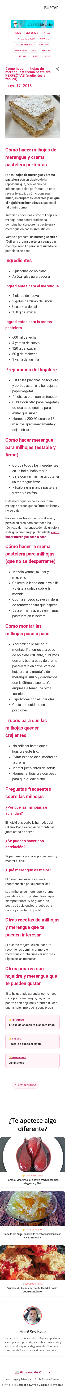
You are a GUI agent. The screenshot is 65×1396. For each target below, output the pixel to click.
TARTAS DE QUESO (25, 38)
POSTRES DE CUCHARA (26, 50)
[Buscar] (9, 8)
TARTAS (46, 33)
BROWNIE (44, 38)
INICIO (18, 33)
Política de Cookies (49, 1379)
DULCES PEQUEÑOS (25, 44)
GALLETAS (44, 44)
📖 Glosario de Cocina (32, 1372)
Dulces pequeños (25, 1085)
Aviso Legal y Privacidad (19, 1379)
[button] (57, 69)
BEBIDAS (46, 50)
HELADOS (24, 56)
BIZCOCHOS (32, 33)
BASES (36, 56)
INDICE (47, 56)
